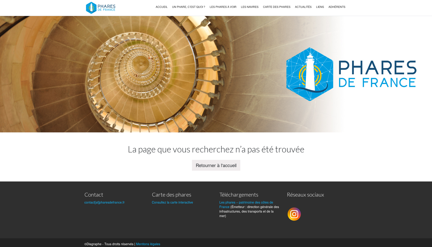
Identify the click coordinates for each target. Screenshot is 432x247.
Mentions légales (148, 244)
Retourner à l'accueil (216, 165)
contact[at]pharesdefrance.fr (104, 202)
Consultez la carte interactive (172, 202)
